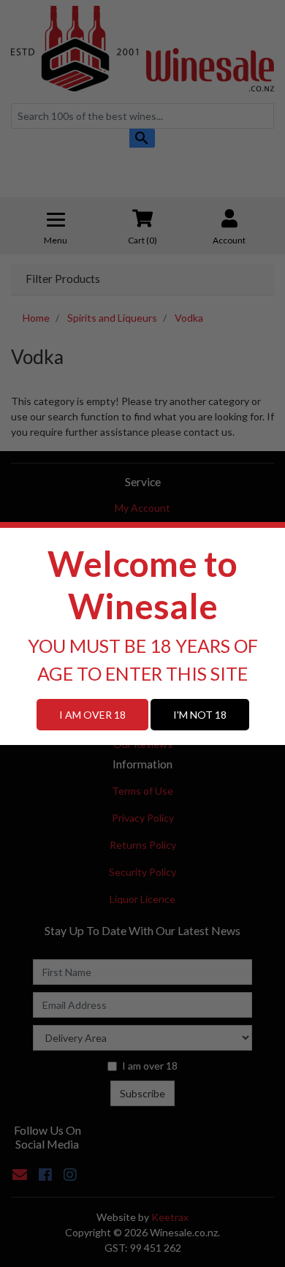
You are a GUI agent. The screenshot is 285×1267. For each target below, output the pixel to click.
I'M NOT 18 (200, 714)
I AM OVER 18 (92, 714)
